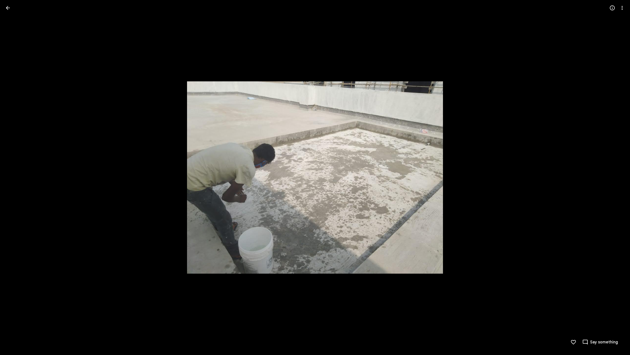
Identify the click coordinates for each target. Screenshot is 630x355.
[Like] (573, 342)
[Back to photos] (8, 8)
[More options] (622, 8)
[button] (14, 177)
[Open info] (612, 8)
